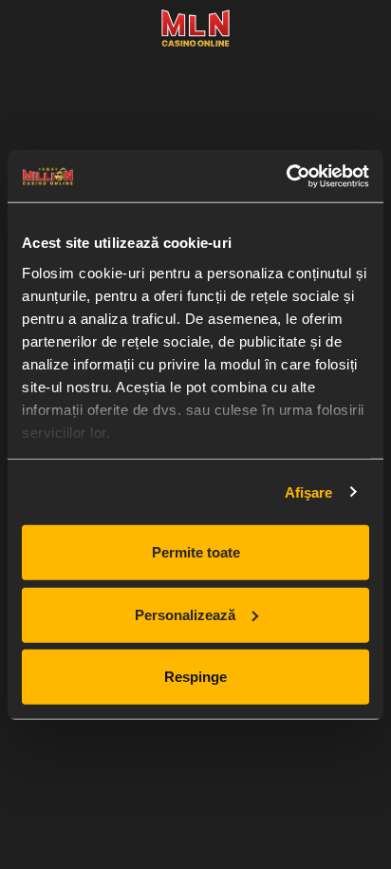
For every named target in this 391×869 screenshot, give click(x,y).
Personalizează (185, 614)
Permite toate (196, 552)
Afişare (309, 491)
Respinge (195, 677)
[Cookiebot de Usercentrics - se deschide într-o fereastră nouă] (286, 175)
